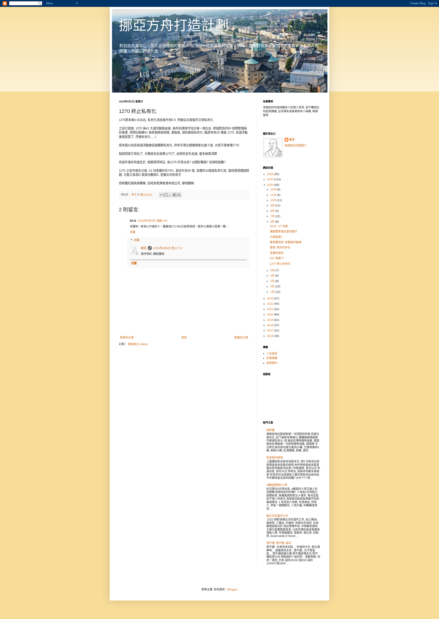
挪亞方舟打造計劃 (174, 25)
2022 (270, 303)
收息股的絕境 (274, 457)
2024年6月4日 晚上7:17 (168, 248)
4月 (272, 275)
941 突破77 (277, 258)
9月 (272, 205)
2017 (270, 330)
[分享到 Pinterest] (179, 194)
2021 (270, 309)
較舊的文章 (241, 337)
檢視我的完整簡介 (296, 145)
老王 (143, 248)
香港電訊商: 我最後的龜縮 (285, 242)
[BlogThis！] (166, 194)
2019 (270, 320)
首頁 (184, 337)
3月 (272, 281)
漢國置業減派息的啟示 (283, 231)
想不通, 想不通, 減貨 (278, 543)
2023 (270, 298)
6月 (272, 221)
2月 (272, 286)
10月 (273, 200)
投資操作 (271, 363)
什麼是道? (276, 237)
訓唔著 (270, 430)
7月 (272, 216)
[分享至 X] (170, 194)
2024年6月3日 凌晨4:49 (152, 220)
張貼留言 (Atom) (138, 344)
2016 (270, 336)
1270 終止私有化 (280, 263)
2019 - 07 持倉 (279, 226)
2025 (270, 179)
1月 (272, 291)
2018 (270, 325)
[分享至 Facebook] (174, 194)
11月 (273, 195)
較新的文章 (127, 337)
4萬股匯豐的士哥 (276, 485)
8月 (272, 211)
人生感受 (271, 353)
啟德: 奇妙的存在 (280, 247)
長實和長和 (277, 253)
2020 (270, 314)
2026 (270, 174)
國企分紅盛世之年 (277, 516)
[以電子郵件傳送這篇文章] (161, 194)
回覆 (132, 232)
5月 (272, 270)
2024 (270, 185)
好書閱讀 (271, 358)
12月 (273, 189)
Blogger (232, 589)
